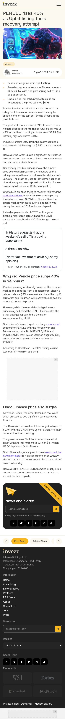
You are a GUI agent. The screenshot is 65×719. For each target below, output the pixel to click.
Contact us (9, 606)
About (6, 601)
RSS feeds (9, 597)
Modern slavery (43, 703)
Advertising (9, 584)
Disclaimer (26, 703)
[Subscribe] (56, 509)
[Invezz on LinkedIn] (36, 523)
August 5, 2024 (49, 266)
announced (54, 324)
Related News (40, 541)
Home (6, 580)
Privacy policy (11, 703)
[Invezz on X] (13, 523)
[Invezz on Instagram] (44, 523)
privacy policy (39, 515)
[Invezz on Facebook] (28, 523)
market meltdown (13, 195)
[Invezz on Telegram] (21, 523)
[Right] (59, 541)
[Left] (6, 541)
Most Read (19, 541)
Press (6, 614)
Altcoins (9, 64)
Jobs (5, 610)
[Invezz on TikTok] (51, 523)
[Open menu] (59, 5)
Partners (8, 593)
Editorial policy (11, 588)
